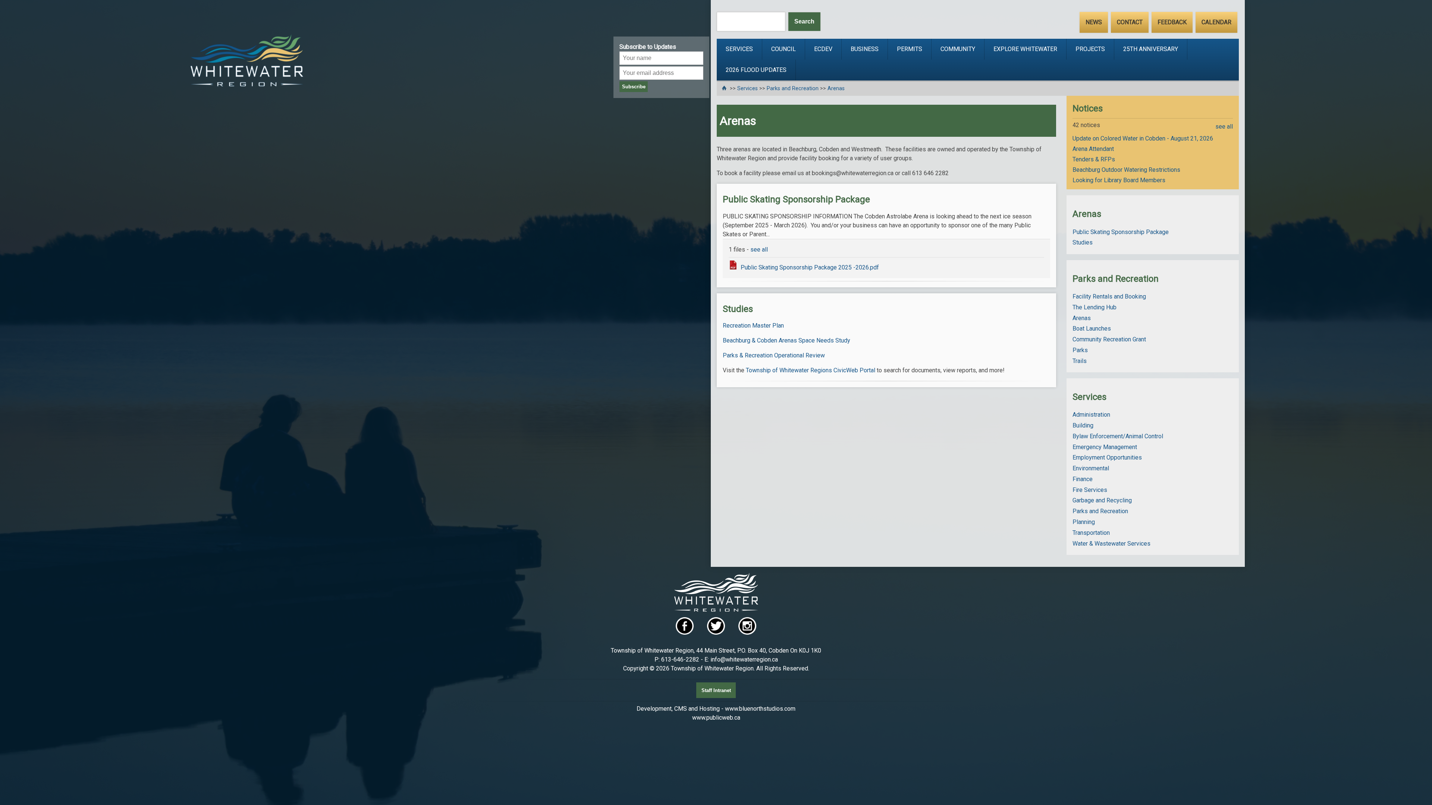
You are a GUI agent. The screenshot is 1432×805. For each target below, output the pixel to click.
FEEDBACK (1172, 22)
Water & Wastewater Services (1111, 543)
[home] (725, 88)
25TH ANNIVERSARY (1150, 49)
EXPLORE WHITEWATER (1025, 49)
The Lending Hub (1095, 307)
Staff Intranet (716, 690)
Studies (1083, 242)
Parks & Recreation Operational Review (774, 355)
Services (747, 88)
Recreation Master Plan (753, 325)
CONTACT (1130, 22)
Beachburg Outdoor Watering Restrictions (1126, 169)
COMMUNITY (957, 49)
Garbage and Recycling (1102, 500)
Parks (1080, 350)
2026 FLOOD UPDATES (756, 69)
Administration (1091, 414)
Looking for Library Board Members (1119, 180)
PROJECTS (1090, 49)
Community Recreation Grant (1109, 339)
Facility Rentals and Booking (1109, 296)
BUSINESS (865, 49)
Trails (1080, 360)
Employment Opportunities (1107, 457)
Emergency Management (1105, 447)
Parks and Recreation (793, 88)
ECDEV (823, 49)
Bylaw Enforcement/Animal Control (1118, 436)
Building (1083, 425)
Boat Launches (1092, 328)
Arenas (836, 88)
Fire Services (1090, 489)
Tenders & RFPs (1094, 159)
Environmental (1091, 468)
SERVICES (739, 49)
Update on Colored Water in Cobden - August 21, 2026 (1143, 138)
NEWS (1094, 22)
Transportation (1091, 532)
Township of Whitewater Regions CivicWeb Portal (810, 370)
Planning (1084, 521)
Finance (1083, 479)
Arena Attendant (1093, 148)
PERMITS (909, 49)
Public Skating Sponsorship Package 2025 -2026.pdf (810, 267)
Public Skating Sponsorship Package (1121, 232)
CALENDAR (1216, 22)
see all (759, 249)
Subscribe (634, 86)
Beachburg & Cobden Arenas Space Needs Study (786, 340)
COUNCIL (783, 49)
